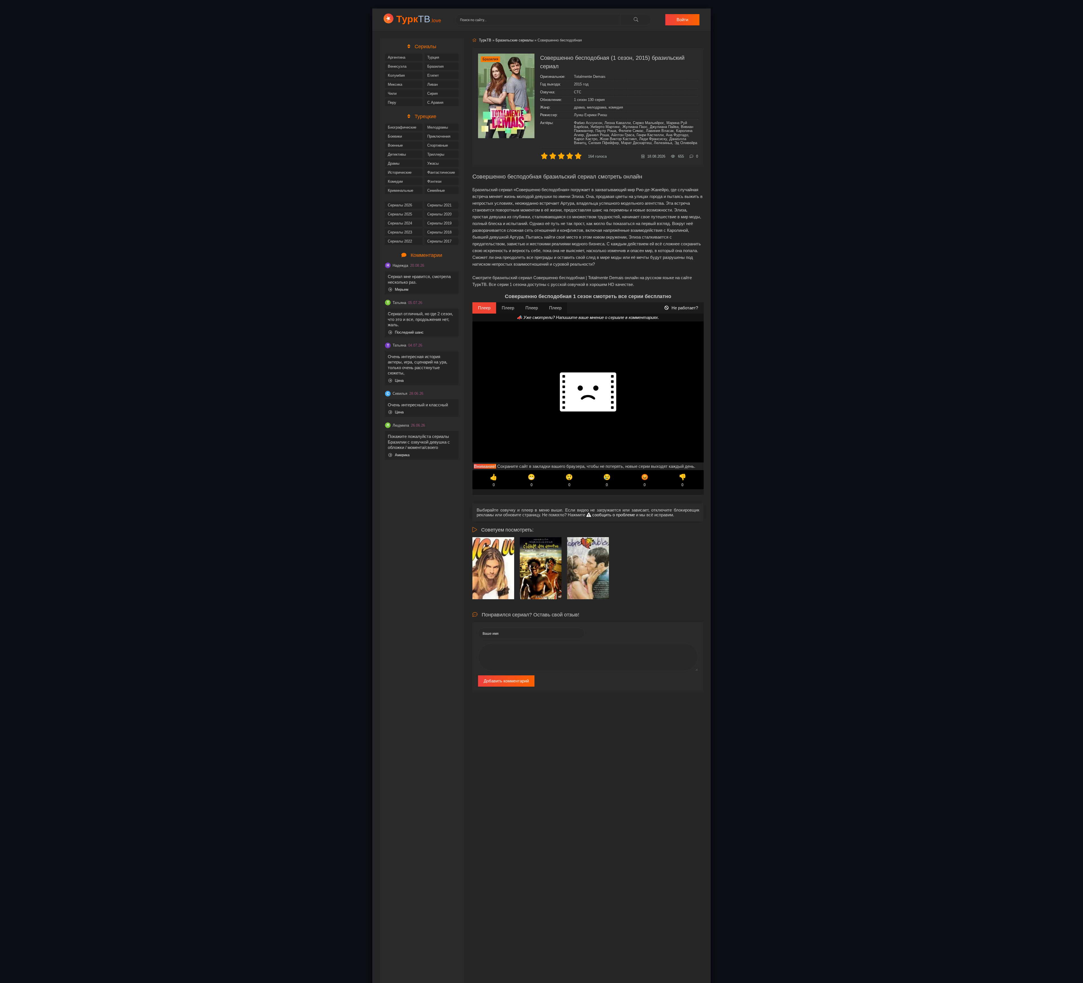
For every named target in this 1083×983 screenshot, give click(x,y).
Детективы (397, 154)
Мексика (395, 84)
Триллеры (435, 154)
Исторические (399, 172)
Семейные (436, 190)
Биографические (402, 127)
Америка (402, 455)
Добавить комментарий (506, 680)
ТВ (418, 19)
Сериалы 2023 (400, 232)
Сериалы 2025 (400, 214)
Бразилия (435, 66)
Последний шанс (409, 332)
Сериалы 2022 (400, 241)
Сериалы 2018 (439, 232)
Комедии (395, 181)
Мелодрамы (437, 127)
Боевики (395, 136)
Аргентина (396, 57)
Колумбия (396, 75)
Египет (433, 75)
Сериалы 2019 (439, 223)
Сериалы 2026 (400, 205)
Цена (399, 380)
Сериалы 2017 (439, 241)
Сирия (432, 93)
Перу (392, 102)
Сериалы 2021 (439, 205)
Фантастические (441, 172)
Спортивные (437, 145)
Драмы (393, 163)
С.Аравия (435, 102)
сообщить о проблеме (613, 514)
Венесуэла (397, 66)
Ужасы (433, 163)
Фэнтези (434, 181)
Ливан (432, 84)
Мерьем (401, 289)
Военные (395, 145)
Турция (433, 57)
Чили (392, 93)
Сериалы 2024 (400, 223)
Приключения (438, 136)
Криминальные (400, 190)
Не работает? (685, 307)
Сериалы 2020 (439, 214)
